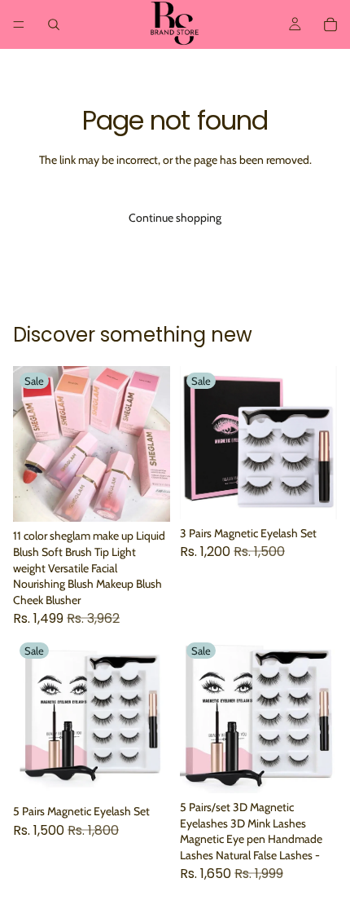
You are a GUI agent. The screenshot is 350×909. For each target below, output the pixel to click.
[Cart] (330, 24)
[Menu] (18, 24)
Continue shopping (175, 217)
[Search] (54, 24)
